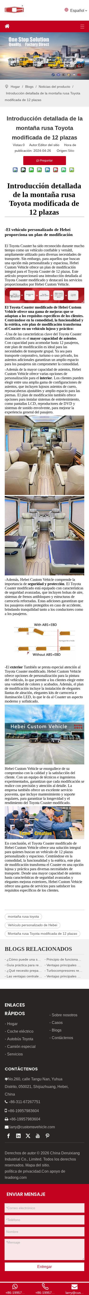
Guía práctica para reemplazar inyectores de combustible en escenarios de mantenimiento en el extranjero (25, 965)
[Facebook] (8, 1136)
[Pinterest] (47, 1136)
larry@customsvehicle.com (32, 1127)
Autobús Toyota (20, 1039)
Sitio (71, 151)
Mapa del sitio (37, 1165)
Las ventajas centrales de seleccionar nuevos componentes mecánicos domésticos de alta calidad (25, 976)
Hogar (12, 1024)
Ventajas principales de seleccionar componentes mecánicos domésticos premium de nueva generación (65, 976)
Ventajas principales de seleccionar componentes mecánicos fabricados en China (65, 965)
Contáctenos (62, 1038)
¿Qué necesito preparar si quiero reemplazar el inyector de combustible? (25, 970)
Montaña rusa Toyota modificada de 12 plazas (42, 933)
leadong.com (16, 1177)
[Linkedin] (18, 1136)
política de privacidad (23, 1171)
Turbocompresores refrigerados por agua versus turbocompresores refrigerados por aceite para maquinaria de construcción (65, 970)
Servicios (15, 1054)
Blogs (56, 1030)
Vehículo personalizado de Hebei (32, 925)
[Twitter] (28, 1136)
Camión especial (21, 1047)
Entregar (44, 1267)
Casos (57, 1023)
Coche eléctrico (20, 1031)
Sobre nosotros (64, 1015)
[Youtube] (38, 1136)
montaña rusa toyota (23, 916)
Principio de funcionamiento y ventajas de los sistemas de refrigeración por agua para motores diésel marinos (65, 959)
